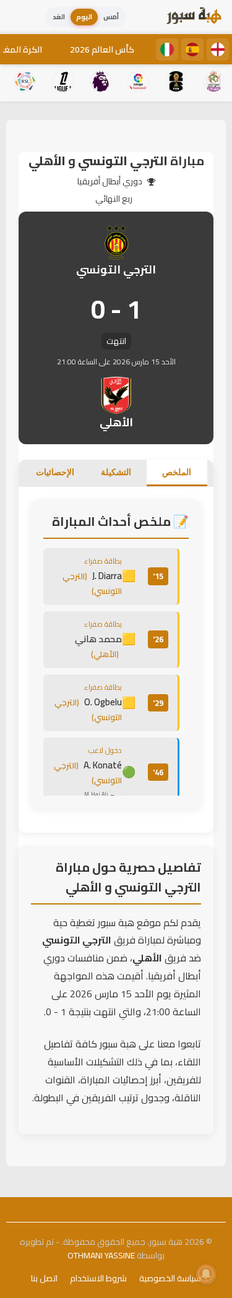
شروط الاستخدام (98, 1278)
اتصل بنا (44, 1278)
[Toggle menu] (21, 17)
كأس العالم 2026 (102, 49)
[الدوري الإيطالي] (167, 49)
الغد (59, 17)
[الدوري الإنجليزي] (218, 49)
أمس (111, 17)
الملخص (176, 472)
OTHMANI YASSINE (101, 1255)
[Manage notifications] (206, 1274)
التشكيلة (116, 472)
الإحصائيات (55, 472)
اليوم (84, 17)
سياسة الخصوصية (170, 1278)
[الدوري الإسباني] (192, 49)
